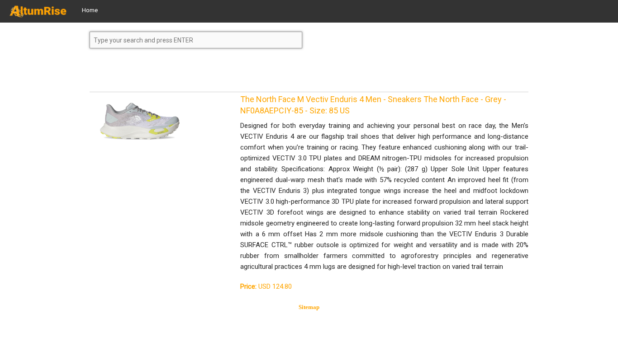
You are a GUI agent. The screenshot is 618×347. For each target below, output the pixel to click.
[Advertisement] (162, 74)
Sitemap (309, 307)
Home (90, 10)
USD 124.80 (266, 286)
